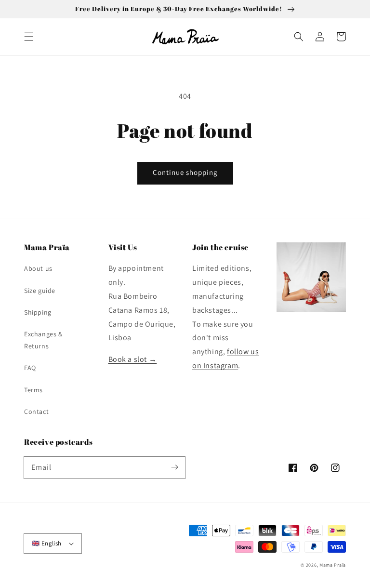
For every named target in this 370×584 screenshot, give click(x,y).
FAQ (30, 367)
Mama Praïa (332, 565)
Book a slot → (132, 359)
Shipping (38, 312)
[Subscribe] (174, 467)
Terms (33, 389)
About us (38, 268)
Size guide (39, 290)
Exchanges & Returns (43, 340)
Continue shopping (185, 172)
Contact (36, 411)
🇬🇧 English (47, 543)
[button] (29, 36)
